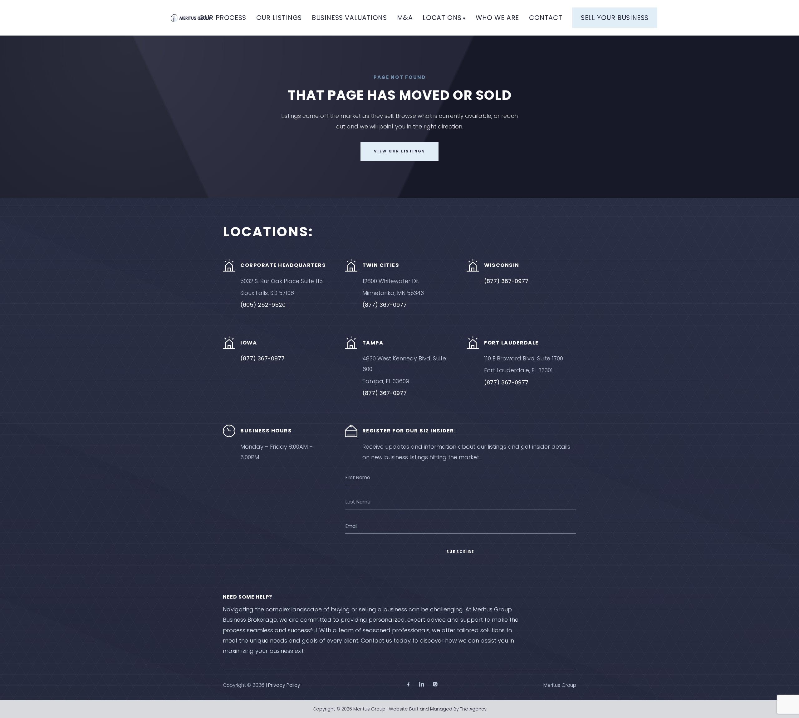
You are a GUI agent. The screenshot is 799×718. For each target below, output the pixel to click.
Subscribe (460, 551)
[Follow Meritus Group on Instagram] (435, 685)
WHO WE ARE (497, 17)
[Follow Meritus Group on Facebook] (408, 685)
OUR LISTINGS (279, 17)
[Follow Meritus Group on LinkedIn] (421, 685)
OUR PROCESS (222, 17)
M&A (405, 17)
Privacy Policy (284, 685)
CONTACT (545, 17)
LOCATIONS (442, 17)
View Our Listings (399, 151)
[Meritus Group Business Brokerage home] (191, 18)
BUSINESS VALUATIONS (349, 17)
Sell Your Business (615, 17)
